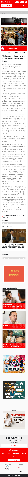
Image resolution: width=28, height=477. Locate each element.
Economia (6, 12)
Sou (8, 217)
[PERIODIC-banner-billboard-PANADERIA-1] (14, 24)
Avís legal (14, 456)
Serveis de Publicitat (16, 453)
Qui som (3, 453)
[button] (24, 5)
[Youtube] (23, 2)
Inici (2, 12)
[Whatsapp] (26, 2)
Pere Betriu (6, 325)
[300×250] (14, 282)
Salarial (5, 217)
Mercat (18, 215)
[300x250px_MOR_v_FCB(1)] (14, 372)
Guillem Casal (7, 305)
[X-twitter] (18, 2)
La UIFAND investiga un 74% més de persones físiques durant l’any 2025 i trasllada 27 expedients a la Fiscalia (13, 246)
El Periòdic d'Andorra (11, 48)
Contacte (8, 453)
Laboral (14, 215)
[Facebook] (16, 2)
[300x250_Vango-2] (14, 398)
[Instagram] (21, 2)
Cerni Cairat (7, 344)
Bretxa (10, 215)
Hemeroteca (24, 453)
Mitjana (22, 215)
